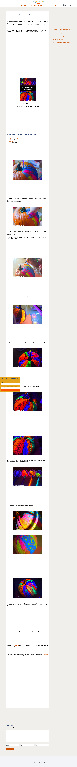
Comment (8, 731)
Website (38, 745)
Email (22, 745)
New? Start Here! (25, 5)
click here (17, 645)
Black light (11, 141)
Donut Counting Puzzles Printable (60, 36)
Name (8, 745)
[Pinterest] (66, 5)
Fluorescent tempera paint (14, 138)
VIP (50, 5)
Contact (44, 762)
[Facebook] (64, 5)
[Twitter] (38, 759)
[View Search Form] (58, 5)
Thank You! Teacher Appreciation (60, 33)
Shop (46, 5)
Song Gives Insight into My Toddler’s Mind (61, 42)
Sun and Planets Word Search (59, 39)
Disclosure (40, 762)
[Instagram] (68, 5)
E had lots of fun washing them (13, 28)
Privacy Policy (33, 762)
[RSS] (70, 5)
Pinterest (22, 649)
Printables (34, 5)
